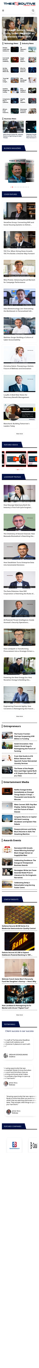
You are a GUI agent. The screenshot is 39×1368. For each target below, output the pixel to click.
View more (19, 434)
